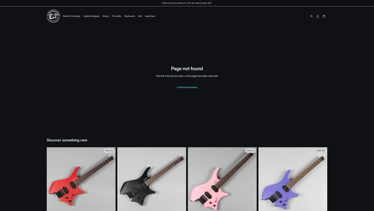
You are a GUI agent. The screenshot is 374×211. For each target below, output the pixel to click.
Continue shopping (187, 87)
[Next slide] (111, 182)
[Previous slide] (51, 182)
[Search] (311, 16)
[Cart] (324, 16)
